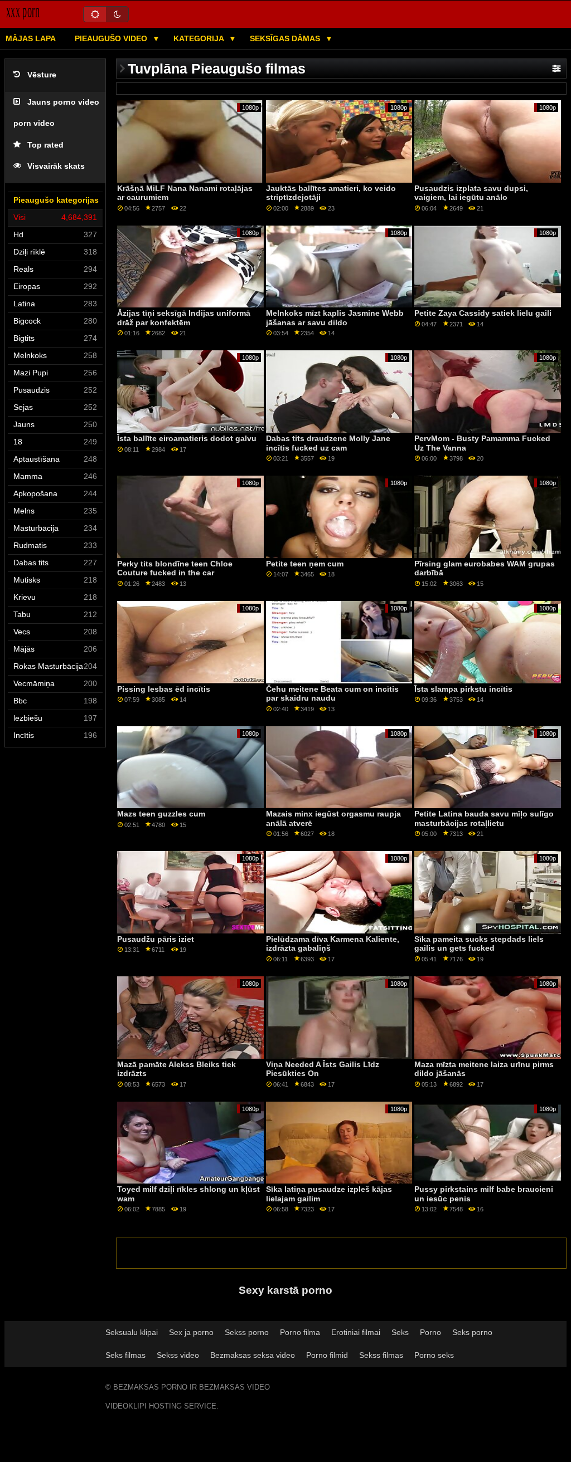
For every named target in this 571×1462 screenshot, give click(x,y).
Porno (430, 1332)
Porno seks (434, 1355)
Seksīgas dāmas (286, 38)
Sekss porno (247, 1332)
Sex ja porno (191, 1332)
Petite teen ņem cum (304, 563)
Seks (400, 1332)
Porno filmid (327, 1355)
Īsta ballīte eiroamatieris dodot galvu (187, 438)
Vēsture (41, 75)
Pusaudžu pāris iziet (155, 939)
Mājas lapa (31, 38)
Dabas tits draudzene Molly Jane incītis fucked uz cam (328, 443)
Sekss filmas (381, 1355)
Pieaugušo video (112, 38)
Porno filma (300, 1332)
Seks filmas (125, 1355)
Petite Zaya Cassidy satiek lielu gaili (482, 313)
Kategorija (199, 38)
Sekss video (178, 1355)
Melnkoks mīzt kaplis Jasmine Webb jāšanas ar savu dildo (335, 318)
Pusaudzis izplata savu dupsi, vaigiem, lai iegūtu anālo (471, 193)
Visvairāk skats (56, 166)
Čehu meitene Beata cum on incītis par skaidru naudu (332, 693)
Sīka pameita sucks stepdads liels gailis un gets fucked (479, 944)
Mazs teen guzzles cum (161, 813)
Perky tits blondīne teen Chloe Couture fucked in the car (175, 568)
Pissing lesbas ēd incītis (163, 688)
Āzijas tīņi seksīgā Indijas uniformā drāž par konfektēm (183, 318)
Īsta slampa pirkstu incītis (463, 688)
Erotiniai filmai (355, 1332)
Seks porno (472, 1332)
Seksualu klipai (131, 1332)
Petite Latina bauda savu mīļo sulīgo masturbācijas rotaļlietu (484, 818)
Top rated (45, 145)
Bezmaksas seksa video (252, 1355)
